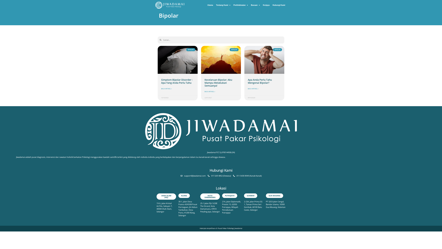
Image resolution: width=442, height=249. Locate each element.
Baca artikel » (166, 89)
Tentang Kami (222, 5)
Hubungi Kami (279, 5)
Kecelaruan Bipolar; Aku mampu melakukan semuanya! (218, 82)
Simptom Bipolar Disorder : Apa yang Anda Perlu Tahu (177, 81)
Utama (210, 5)
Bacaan (254, 5)
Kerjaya (266, 5)
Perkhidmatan (239, 5)
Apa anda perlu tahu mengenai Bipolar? (260, 81)
